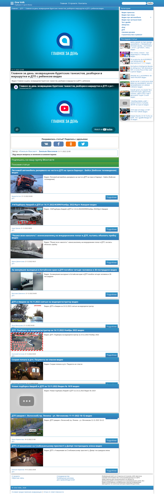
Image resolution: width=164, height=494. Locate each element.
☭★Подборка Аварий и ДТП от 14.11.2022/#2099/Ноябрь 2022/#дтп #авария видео (54, 204)
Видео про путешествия (131, 20)
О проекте (72, 3)
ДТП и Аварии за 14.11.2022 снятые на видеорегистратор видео (45, 301)
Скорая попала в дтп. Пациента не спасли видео (37, 359)
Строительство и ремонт (132, 35)
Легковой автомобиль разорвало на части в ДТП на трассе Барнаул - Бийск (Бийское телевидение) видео (64, 171)
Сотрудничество (63, 476)
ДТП (13, 198)
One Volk (20, 2)
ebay (123, 27)
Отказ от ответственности (54, 492)
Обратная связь (18, 478)
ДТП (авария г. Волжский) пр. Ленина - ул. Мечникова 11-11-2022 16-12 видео (52, 415)
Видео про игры (128, 15)
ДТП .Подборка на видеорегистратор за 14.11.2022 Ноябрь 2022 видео (48, 330)
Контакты (82, 3)
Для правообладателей (66, 480)
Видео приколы (128, 12)
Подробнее (112, 197)
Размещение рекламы (65, 478)
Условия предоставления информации (27, 492)
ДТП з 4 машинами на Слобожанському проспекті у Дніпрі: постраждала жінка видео (57, 446)
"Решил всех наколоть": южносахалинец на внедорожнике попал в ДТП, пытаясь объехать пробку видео (64, 236)
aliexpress (125, 25)
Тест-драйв (126, 22)
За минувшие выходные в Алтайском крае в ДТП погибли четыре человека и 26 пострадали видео (64, 269)
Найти (150, 3)
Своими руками (128, 32)
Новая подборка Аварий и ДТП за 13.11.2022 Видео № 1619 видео (45, 386)
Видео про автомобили (131, 17)
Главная (63, 3)
